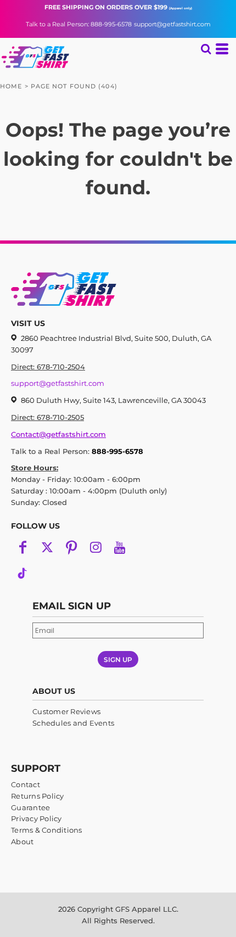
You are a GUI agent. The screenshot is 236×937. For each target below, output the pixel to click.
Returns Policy (37, 796)
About (22, 841)
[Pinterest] (71, 547)
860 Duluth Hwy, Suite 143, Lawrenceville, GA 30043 (113, 400)
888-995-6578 (117, 451)
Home (11, 86)
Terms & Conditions (46, 830)
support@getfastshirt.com (172, 24)
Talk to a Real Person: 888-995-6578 (79, 24)
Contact (25, 784)
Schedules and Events (73, 723)
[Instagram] (95, 547)
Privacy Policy (36, 818)
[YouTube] (120, 547)
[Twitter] (47, 547)
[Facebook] (23, 547)
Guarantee (30, 807)
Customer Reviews (66, 711)
